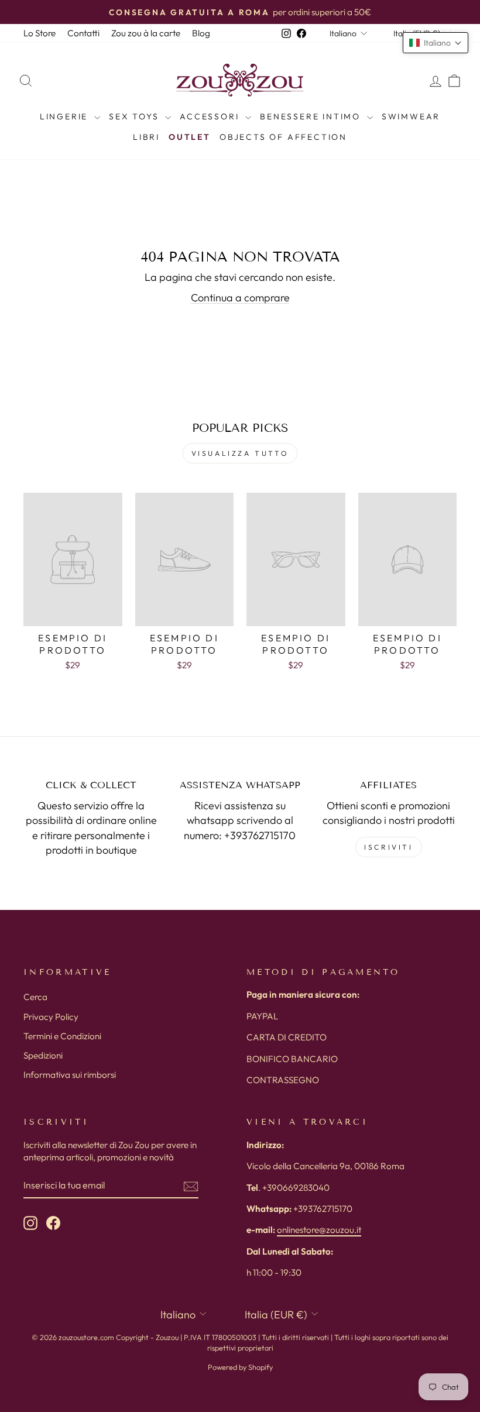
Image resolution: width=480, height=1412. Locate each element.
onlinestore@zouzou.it (319, 1229)
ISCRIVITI (388, 847)
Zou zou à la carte (145, 33)
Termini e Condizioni (62, 1036)
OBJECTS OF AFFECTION (283, 137)
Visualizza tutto (240, 453)
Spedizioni (43, 1055)
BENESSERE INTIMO (312, 116)
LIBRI (146, 137)
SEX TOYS (135, 116)
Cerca (35, 996)
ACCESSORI (211, 116)
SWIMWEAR (411, 116)
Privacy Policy (50, 1016)
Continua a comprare (240, 297)
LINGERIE (65, 116)
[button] (435, 43)
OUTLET (190, 137)
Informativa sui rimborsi (69, 1074)
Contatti (83, 33)
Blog (201, 33)
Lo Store (39, 33)
